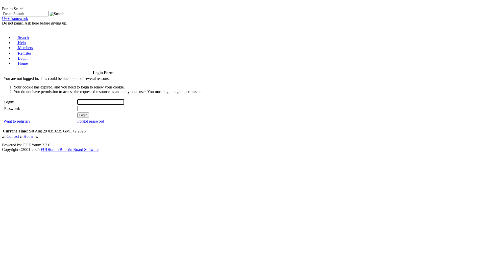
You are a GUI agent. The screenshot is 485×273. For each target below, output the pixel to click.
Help (21, 42)
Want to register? (17, 121)
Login (22, 58)
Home (22, 63)
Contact (13, 136)
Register (24, 53)
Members (25, 48)
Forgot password (90, 121)
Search (23, 37)
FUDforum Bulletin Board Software (70, 149)
